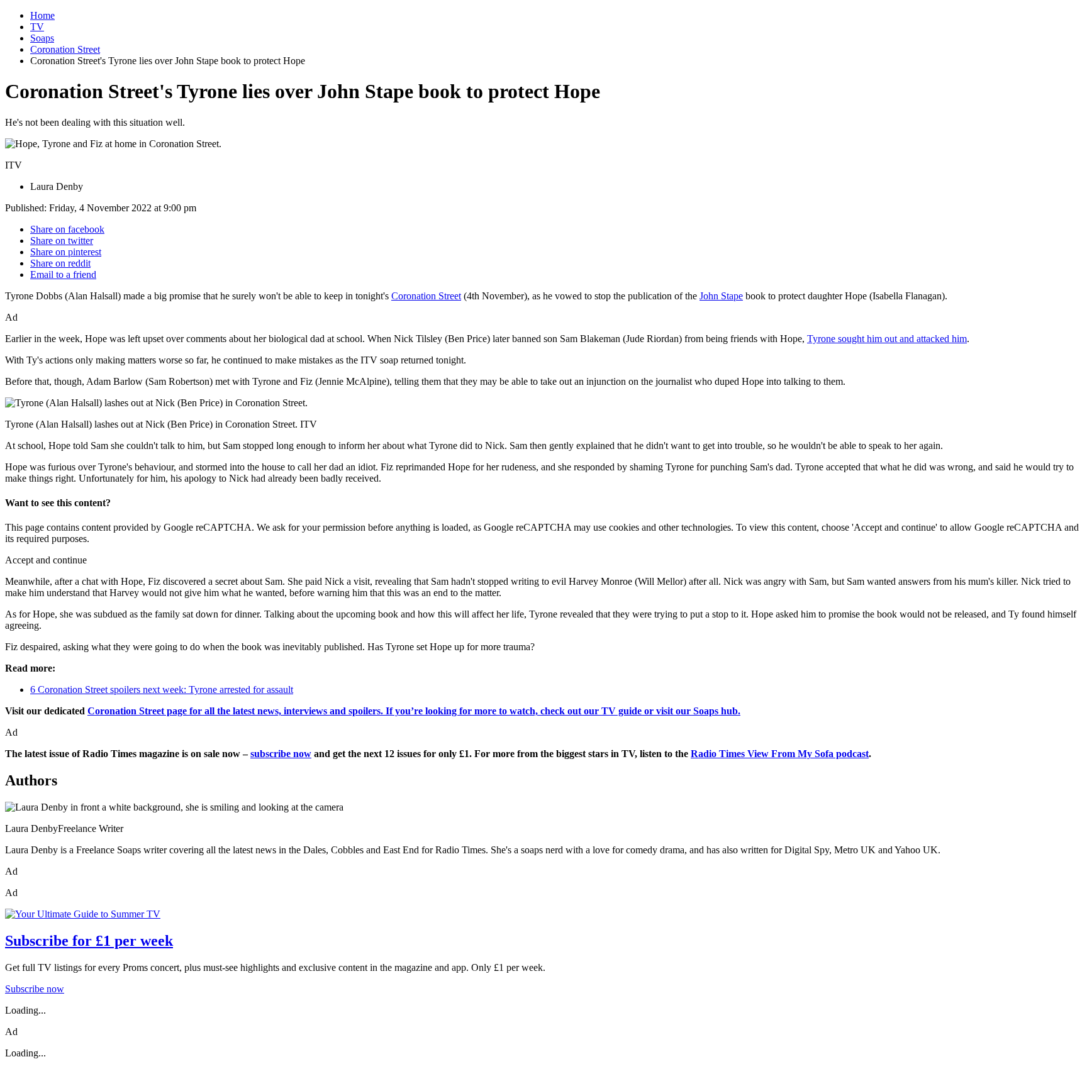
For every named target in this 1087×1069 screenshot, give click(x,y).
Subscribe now (34, 988)
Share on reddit (60, 263)
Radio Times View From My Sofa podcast (780, 753)
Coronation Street (65, 49)
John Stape (721, 296)
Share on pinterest (65, 251)
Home (42, 15)
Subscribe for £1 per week (89, 941)
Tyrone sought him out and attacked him (887, 338)
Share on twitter (61, 240)
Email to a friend (63, 274)
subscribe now (280, 753)
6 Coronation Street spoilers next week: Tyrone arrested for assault (161, 689)
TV (37, 26)
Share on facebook (67, 229)
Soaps (42, 38)
